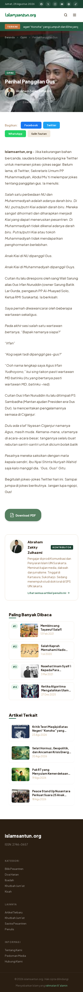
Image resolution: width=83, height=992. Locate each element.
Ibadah (9, 880)
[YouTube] (61, 4)
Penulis (9, 929)
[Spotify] (68, 4)
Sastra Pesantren (15, 923)
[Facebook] (41, 4)
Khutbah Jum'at (15, 885)
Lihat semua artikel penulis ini (47, 593)
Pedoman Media (15, 955)
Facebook (31, 125)
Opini (23, 37)
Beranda (10, 37)
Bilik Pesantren (14, 868)
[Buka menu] (74, 15)
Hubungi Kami (14, 961)
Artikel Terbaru (14, 912)
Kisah (8, 891)
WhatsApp (15, 133)
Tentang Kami (13, 950)
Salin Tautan (39, 133)
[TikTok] (75, 4)
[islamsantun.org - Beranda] (20, 15)
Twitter (51, 125)
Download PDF (25, 515)
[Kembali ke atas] (72, 985)
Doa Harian (12, 874)
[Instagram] (55, 4)
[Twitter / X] (48, 4)
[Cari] (65, 15)
